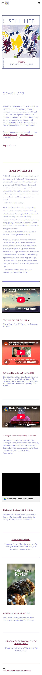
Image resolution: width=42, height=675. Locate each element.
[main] (21, 112)
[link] (21, 487)
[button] (2, 3)
